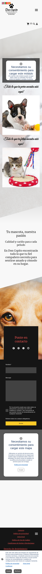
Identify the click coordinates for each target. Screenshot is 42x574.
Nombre (8, 364)
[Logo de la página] (11, 10)
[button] (3, 3)
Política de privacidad (21, 465)
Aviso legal (26, 563)
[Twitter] (23, 348)
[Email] (28, 348)
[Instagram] (19, 348)
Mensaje (8, 378)
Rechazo (18, 571)
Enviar (21, 423)
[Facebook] (14, 348)
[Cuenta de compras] (36, 23)
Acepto (21, 470)
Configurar (9, 566)
